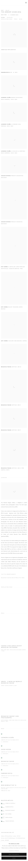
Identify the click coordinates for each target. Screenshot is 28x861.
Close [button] (25, 10)
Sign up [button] (6, 29)
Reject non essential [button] (14, 854)
